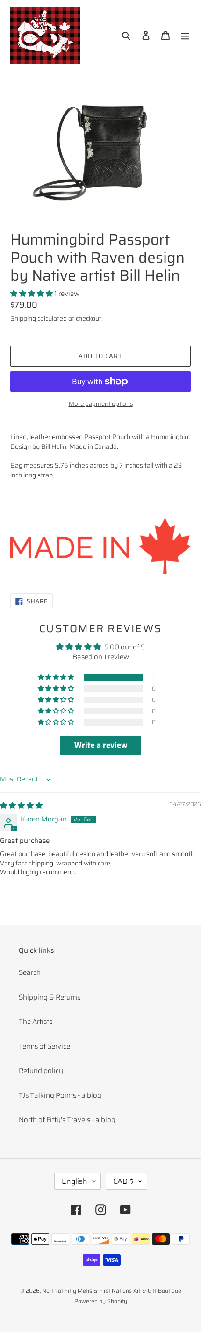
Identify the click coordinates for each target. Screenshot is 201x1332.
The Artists (35, 1021)
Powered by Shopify (100, 1300)
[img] (21, 805)
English (74, 1181)
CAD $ (123, 1181)
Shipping (23, 318)
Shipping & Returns (49, 997)
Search (30, 972)
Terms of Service (44, 1046)
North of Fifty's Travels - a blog (67, 1119)
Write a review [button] (100, 745)
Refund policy (41, 1070)
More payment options (101, 404)
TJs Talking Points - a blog (60, 1095)
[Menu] (185, 35)
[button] (32, 293)
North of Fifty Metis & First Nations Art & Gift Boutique (111, 1290)
